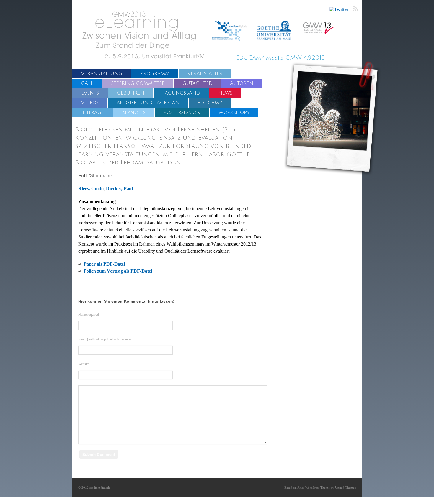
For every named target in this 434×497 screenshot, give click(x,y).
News (225, 93)
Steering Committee (137, 83)
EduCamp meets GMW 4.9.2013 (280, 58)
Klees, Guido (91, 188)
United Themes (345, 487)
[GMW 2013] (146, 35)
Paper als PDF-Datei (104, 263)
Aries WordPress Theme (313, 487)
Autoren (241, 83)
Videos (90, 103)
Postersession (182, 112)
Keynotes (134, 112)
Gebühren (130, 93)
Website (83, 364)
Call (87, 83)
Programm (154, 73)
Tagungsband (181, 93)
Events (90, 93)
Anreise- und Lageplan (148, 103)
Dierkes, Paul (119, 188)
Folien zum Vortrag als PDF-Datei (118, 271)
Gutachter (197, 83)
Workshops (233, 112)
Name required (88, 314)
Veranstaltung (101, 73)
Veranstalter (205, 73)
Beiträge (92, 112)
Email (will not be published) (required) (105, 339)
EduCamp (210, 103)
